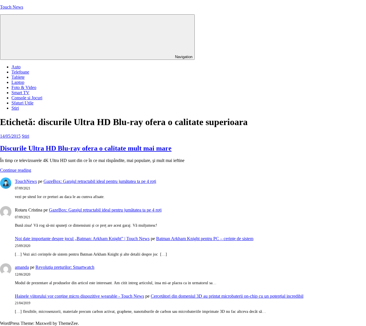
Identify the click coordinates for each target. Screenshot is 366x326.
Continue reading (15, 170)
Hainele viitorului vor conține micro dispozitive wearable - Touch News (79, 296)
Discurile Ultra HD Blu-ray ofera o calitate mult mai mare (86, 148)
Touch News (11, 7)
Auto (16, 66)
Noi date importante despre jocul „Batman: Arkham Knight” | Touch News (82, 238)
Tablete (18, 77)
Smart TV (20, 92)
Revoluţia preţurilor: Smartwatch (64, 267)
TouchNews (26, 181)
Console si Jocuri (26, 97)
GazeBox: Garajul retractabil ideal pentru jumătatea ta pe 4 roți (99, 181)
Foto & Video (23, 87)
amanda (22, 267)
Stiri (15, 108)
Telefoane (20, 72)
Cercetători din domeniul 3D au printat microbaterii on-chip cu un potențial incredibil (227, 296)
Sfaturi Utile (22, 102)
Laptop (17, 82)
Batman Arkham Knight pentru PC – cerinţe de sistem (204, 238)
